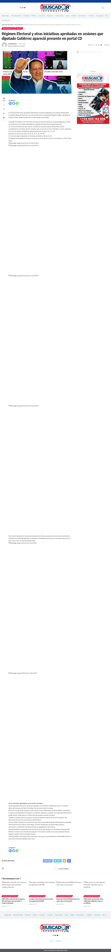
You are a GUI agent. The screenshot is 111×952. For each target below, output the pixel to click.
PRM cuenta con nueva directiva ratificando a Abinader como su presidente (93, 901)
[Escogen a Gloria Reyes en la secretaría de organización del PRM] (42, 889)
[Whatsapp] (16, 103)
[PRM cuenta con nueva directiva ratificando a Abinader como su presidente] (96, 889)
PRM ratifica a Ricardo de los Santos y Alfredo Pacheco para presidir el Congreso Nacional (13, 901)
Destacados (6, 896)
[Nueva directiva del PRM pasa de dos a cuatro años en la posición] (69, 889)
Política (19, 28)
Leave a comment (64, 868)
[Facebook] (10, 103)
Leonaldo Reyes (12, 43)
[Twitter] (13, 103)
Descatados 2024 (8, 28)
